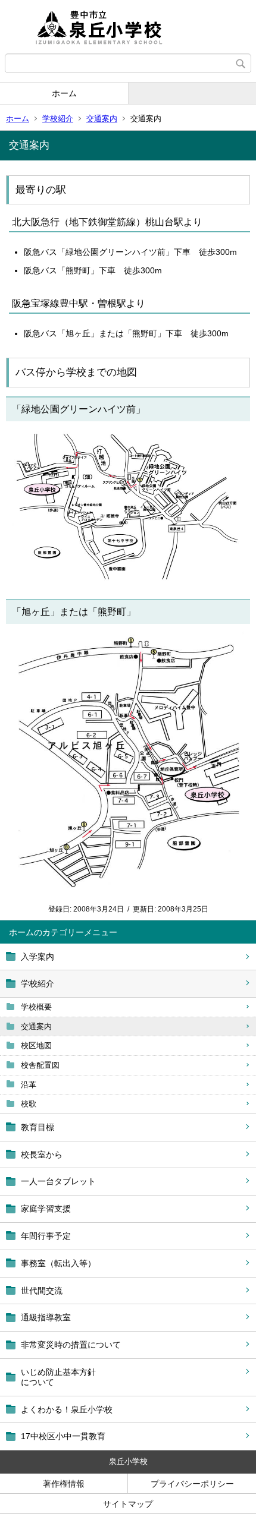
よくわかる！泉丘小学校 (67, 1409)
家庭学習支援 (46, 1208)
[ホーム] (128, 27)
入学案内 (37, 956)
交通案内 (101, 118)
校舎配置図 (40, 1065)
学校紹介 (57, 118)
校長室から (42, 1154)
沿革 (28, 1084)
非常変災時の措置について (71, 1344)
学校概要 (36, 1006)
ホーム (64, 93)
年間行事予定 (46, 1236)
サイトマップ (128, 1504)
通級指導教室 (46, 1317)
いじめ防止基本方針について (58, 1377)
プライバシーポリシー (192, 1483)
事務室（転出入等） (58, 1263)
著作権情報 (64, 1483)
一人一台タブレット (58, 1181)
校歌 (28, 1103)
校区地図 (36, 1045)
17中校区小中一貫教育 (63, 1436)
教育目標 (37, 1127)
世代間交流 (42, 1290)
